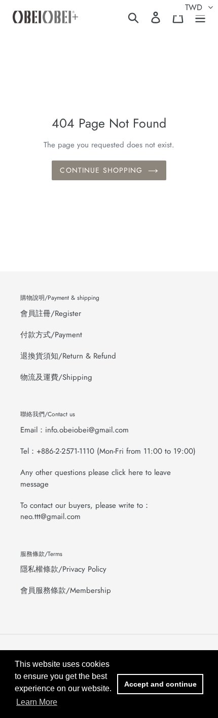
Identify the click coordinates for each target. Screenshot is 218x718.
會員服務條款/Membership (65, 590)
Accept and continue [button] (160, 684)
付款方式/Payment (51, 334)
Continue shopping (101, 170)
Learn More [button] (36, 702)
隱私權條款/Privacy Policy (63, 569)
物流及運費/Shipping (56, 377)
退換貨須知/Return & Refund (68, 356)
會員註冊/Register (50, 313)
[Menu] (200, 17)
